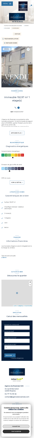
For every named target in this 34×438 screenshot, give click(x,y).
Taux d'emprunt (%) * (10, 344)
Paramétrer (16, 426)
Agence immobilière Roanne (13, 25)
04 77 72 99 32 (11, 394)
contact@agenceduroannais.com (17, 397)
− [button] (30, 285)
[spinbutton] (17, 347)
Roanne (7, 28)
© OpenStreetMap (28, 305)
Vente (27, 25)
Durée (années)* (9, 331)
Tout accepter (16, 431)
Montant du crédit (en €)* (11, 324)
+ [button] (30, 282)
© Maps (20, 305)
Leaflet (15, 305)
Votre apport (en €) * (10, 337)
